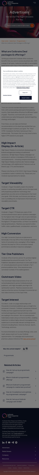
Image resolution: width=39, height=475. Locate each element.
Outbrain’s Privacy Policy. (23, 87)
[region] (19, 84)
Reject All (25, 92)
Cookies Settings (7, 95)
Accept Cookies (26, 97)
